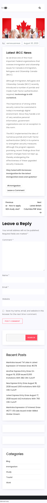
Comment (7, 240)
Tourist (9, 477)
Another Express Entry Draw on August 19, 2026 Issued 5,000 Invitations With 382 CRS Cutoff (20, 374)
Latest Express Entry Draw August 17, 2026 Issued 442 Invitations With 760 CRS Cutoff (23, 398)
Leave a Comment (16, 190)
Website (6, 299)
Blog (8, 461)
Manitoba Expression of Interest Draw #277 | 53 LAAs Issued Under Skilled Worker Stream (23, 410)
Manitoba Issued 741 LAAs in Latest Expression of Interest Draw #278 (21, 364)
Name (5, 275)
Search (31, 337)
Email (5, 287)
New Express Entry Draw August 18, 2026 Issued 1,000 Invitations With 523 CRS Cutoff (23, 386)
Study (8, 472)
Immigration (15, 185)
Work (8, 482)
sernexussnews (13, 43)
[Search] (39, 8)
